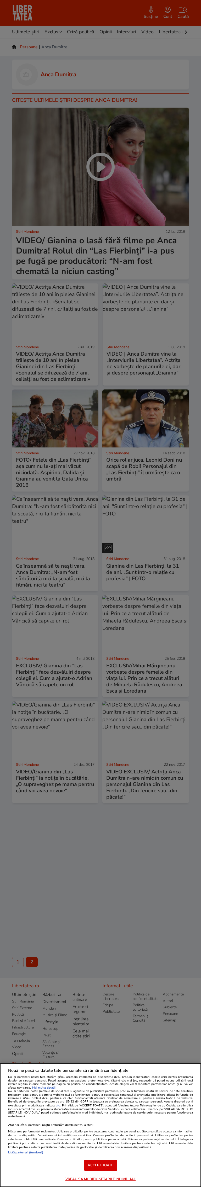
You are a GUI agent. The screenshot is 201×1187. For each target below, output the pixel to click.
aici (58, 1105)
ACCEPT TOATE (101, 1165)
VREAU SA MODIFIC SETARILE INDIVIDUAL (100, 1179)
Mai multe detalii (43, 1088)
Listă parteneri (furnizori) (25, 1152)
